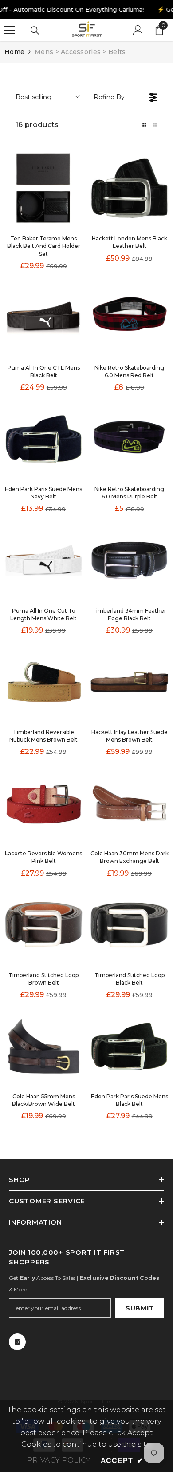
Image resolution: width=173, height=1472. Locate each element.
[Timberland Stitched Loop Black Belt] (129, 924)
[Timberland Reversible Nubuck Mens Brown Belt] (43, 682)
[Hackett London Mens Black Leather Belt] (129, 188)
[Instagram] (17, 1341)
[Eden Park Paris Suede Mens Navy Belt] (43, 439)
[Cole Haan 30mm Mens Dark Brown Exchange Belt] (129, 803)
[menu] (9, 30)
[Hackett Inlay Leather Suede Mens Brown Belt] (129, 682)
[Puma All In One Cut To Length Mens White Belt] (43, 560)
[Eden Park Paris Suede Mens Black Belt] (129, 1046)
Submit (140, 1308)
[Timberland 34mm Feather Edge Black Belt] (129, 560)
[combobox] (47, 97)
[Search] (35, 30)
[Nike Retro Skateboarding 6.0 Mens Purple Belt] (129, 439)
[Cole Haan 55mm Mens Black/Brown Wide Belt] (43, 1046)
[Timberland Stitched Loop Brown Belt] (43, 924)
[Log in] (138, 30)
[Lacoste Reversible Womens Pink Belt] (43, 803)
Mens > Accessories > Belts (80, 52)
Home (14, 52)
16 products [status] (37, 124)
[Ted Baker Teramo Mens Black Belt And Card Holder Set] (43, 188)
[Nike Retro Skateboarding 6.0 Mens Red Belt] (129, 317)
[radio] (144, 124)
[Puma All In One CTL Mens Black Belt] (43, 317)
